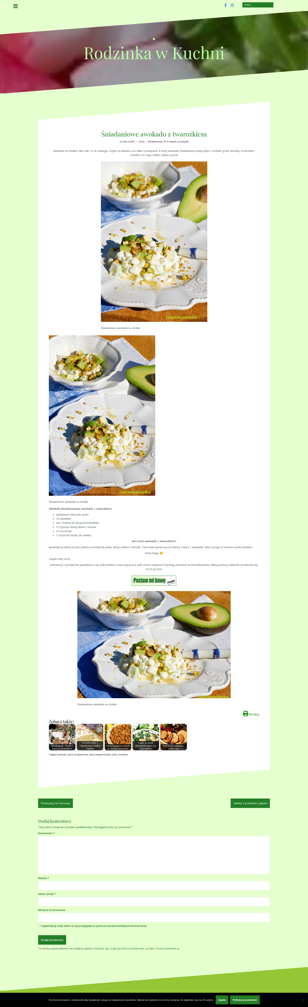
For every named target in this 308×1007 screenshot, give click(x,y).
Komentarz (46, 833)
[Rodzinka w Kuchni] (154, 40)
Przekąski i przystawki (178, 141)
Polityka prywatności (245, 999)
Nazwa (43, 878)
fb (69, 559)
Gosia (142, 141)
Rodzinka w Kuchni (154, 52)
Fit (164, 141)
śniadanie (123, 754)
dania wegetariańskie (100, 754)
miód (114, 754)
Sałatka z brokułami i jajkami (250, 803)
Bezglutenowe (155, 141)
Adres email (47, 894)
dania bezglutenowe (78, 754)
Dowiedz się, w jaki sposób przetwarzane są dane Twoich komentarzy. (136, 948)
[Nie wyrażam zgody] (303, 1000)
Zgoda (222, 999)
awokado (61, 754)
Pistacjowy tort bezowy (55, 803)
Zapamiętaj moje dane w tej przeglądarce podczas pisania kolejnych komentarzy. (94, 926)
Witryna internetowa (51, 910)
